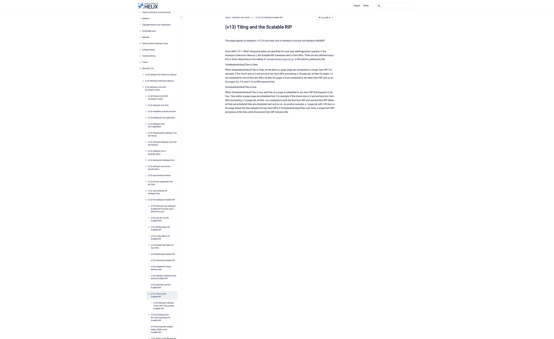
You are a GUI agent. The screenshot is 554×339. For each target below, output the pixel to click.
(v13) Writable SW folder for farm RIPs (162, 246)
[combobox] (396, 6)
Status (366, 5)
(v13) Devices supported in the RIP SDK (160, 183)
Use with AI (326, 18)
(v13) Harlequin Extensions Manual (159, 81)
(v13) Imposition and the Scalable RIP (161, 286)
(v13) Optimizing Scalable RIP (163, 260)
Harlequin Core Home (241, 17)
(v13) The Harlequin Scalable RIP (161, 200)
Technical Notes (149, 56)
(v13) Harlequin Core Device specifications (159, 167)
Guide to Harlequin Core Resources (156, 12)
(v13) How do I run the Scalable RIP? (160, 219)
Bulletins (145, 18)
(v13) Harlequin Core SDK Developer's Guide (155, 88)
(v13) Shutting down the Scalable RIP (160, 228)
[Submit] (379, 5)
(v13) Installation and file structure (162, 111)
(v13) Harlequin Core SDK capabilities (156, 125)
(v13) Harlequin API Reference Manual (160, 75)
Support (357, 5)
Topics (145, 62)
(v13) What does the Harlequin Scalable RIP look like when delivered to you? (163, 209)
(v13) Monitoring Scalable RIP (163, 254)
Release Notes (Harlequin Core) (155, 43)
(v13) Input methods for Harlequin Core (157, 192)
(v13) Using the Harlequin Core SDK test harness (162, 143)
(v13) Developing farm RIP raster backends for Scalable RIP (160, 317)
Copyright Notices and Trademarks (156, 25)
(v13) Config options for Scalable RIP (160, 237)
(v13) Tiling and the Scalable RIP (158, 295)
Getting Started (148, 50)
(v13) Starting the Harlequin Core (161, 160)
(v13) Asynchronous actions (159, 175)
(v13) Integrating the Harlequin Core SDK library (162, 134)
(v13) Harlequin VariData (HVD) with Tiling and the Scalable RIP (164, 306)
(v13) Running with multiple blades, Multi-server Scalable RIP (162, 329)
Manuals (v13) (148, 68)
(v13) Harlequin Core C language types (157, 152)
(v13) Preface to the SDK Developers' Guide (158, 97)
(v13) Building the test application (161, 118)
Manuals (145, 37)
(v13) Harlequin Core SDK (158, 105)
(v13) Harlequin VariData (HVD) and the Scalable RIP (163, 277)
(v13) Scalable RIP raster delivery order (161, 268)
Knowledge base (149, 31)
